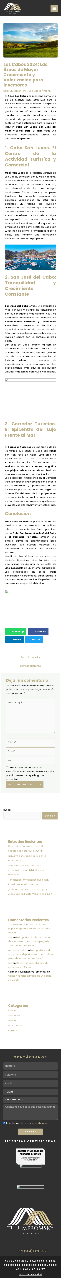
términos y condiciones (34, 1123)
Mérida (12, 1020)
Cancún (12, 1010)
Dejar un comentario (15, 90)
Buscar (7, 809)
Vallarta (12, 1030)
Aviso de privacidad (30, 1274)
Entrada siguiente (30, 666)
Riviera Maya (15, 1025)
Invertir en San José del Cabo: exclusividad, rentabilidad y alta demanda (26, 870)
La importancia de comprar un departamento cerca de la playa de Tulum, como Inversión (29, 941)
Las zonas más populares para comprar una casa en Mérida (29, 928)
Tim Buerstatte (16, 924)
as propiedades (17, 950)
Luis (10, 937)
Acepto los (27, 1123)
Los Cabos (35, 90)
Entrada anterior (30, 657)
